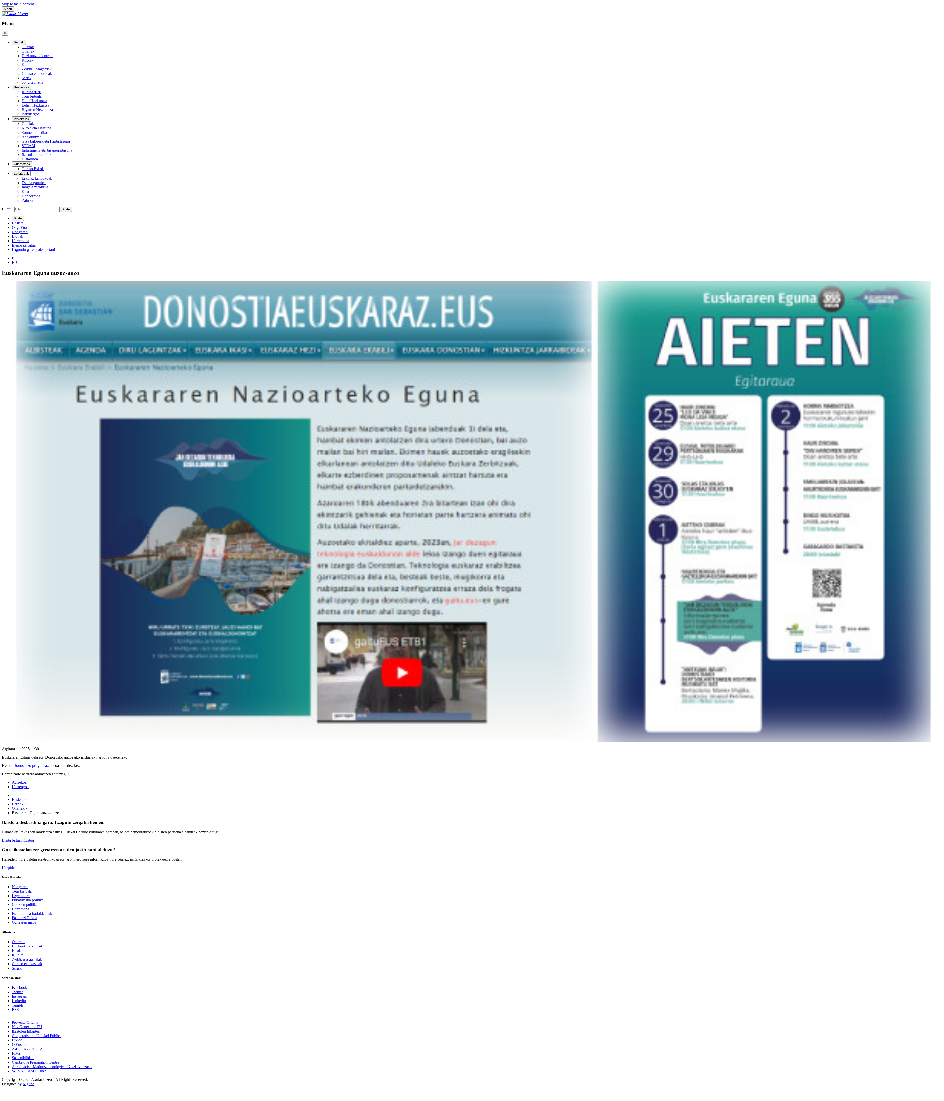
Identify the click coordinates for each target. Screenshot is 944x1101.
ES (14, 258)
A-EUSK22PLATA (27, 1049)
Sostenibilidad (23, 1058)
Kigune (28, 1084)
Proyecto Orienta (25, 1022)
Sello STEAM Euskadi (30, 1071)
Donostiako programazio (32, 765)
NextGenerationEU (27, 1027)
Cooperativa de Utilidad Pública (36, 1036)
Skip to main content (18, 4)
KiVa (16, 1053)
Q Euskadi (20, 1044)
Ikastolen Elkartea (26, 1031)
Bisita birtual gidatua (18, 840)
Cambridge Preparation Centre (35, 1062)
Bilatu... (8, 209)
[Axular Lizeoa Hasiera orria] (15, 14)
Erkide (17, 1040)
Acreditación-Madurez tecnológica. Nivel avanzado (52, 1067)
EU (14, 262)
